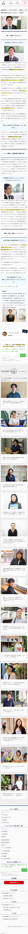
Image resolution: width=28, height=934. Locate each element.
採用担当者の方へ (14, 882)
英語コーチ (3, 845)
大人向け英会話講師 (5, 858)
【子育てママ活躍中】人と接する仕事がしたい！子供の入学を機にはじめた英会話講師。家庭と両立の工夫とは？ (14, 541)
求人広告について (7, 817)
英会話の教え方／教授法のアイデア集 (11, 907)
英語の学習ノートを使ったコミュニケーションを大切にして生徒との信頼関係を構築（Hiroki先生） (14, 628)
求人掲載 (24, 3)
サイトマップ (24, 926)
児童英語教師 (4, 853)
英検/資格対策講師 (5, 842)
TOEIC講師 (3, 856)
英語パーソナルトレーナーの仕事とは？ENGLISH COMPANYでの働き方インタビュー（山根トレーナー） (14, 599)
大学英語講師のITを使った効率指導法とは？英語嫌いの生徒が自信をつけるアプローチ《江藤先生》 (14, 570)
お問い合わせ (6, 822)
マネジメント (4, 828)
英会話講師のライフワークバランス (11, 916)
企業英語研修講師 (5, 839)
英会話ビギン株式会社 (12, 926)
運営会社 (5, 820)
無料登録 (23, 355)
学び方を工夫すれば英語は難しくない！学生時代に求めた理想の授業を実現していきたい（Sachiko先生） (14, 739)
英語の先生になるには (8, 898)
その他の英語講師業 (5, 850)
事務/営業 (3, 836)
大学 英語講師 (4, 834)
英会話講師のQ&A (7, 910)
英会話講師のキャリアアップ (9, 893)
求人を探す (5, 814)
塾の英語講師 (4, 831)
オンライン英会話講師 (6, 847)
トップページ (6, 812)
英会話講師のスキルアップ (9, 904)
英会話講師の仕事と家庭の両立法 (10, 919)
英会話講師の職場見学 (8, 895)
